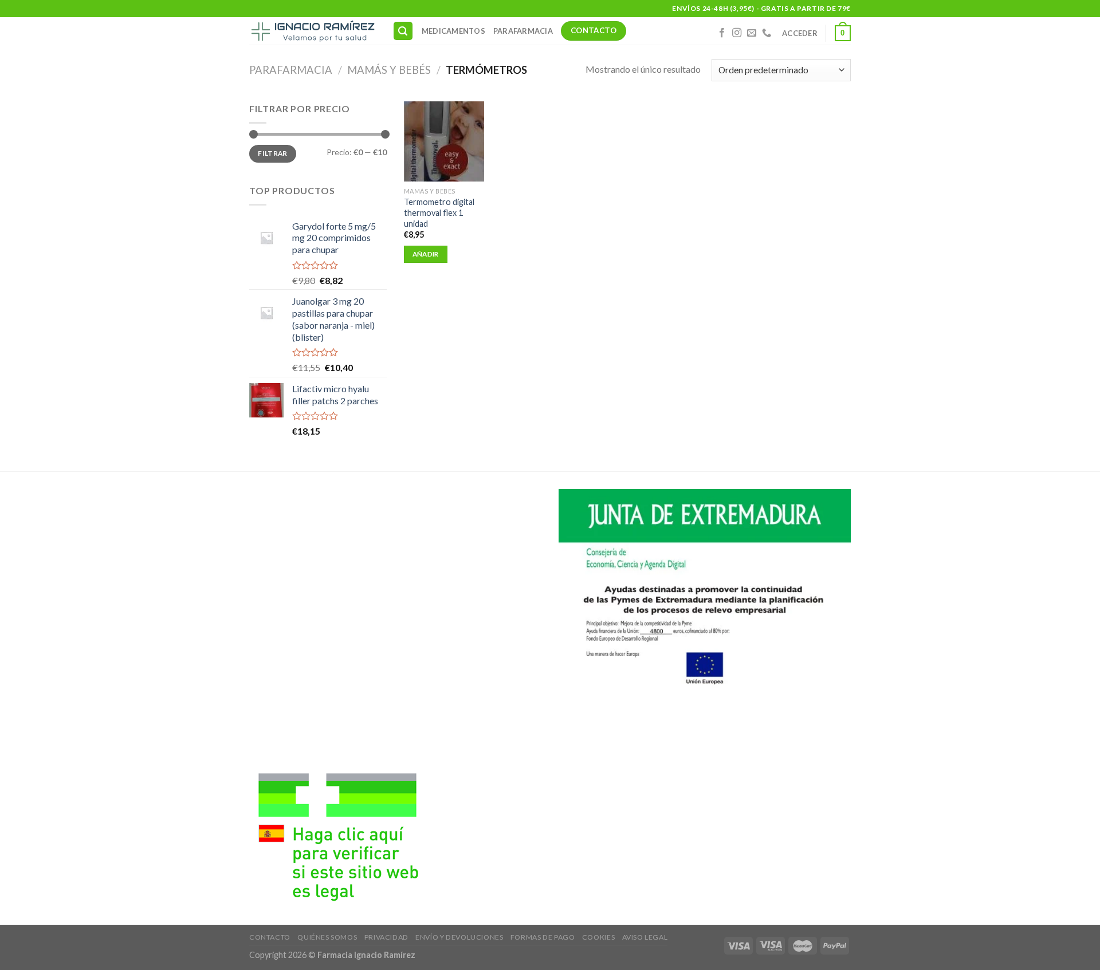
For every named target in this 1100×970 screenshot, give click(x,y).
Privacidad (386, 937)
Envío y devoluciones (459, 937)
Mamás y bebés (389, 70)
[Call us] (766, 33)
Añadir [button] (425, 254)
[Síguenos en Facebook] (721, 33)
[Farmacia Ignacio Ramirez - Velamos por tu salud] (312, 31)
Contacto (269, 937)
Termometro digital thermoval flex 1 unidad (439, 212)
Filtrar (273, 153)
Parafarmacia (523, 31)
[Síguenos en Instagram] (736, 33)
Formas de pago (542, 937)
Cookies (598, 937)
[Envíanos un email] (751, 33)
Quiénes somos (327, 937)
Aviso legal (645, 937)
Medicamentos (453, 31)
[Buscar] (403, 31)
